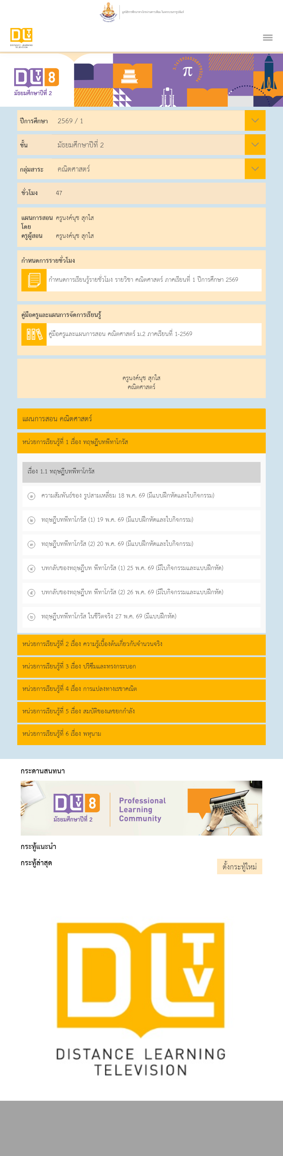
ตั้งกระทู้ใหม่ (240, 867)
